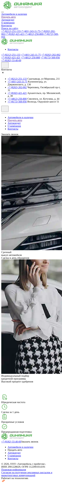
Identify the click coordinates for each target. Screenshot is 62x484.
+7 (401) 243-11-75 (30, 31)
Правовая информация (13, 469)
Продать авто (8, 17)
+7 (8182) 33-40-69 (11, 60)
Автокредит (7, 19)
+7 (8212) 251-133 (10, 31)
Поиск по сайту (9, 28)
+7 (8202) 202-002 (50, 54)
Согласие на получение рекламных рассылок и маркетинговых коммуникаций (26, 474)
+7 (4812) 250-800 (33, 34)
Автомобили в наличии (14, 14)
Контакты (6, 25)
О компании (8, 22)
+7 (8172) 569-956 (50, 57)
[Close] (2, 12)
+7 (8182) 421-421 (14, 34)
